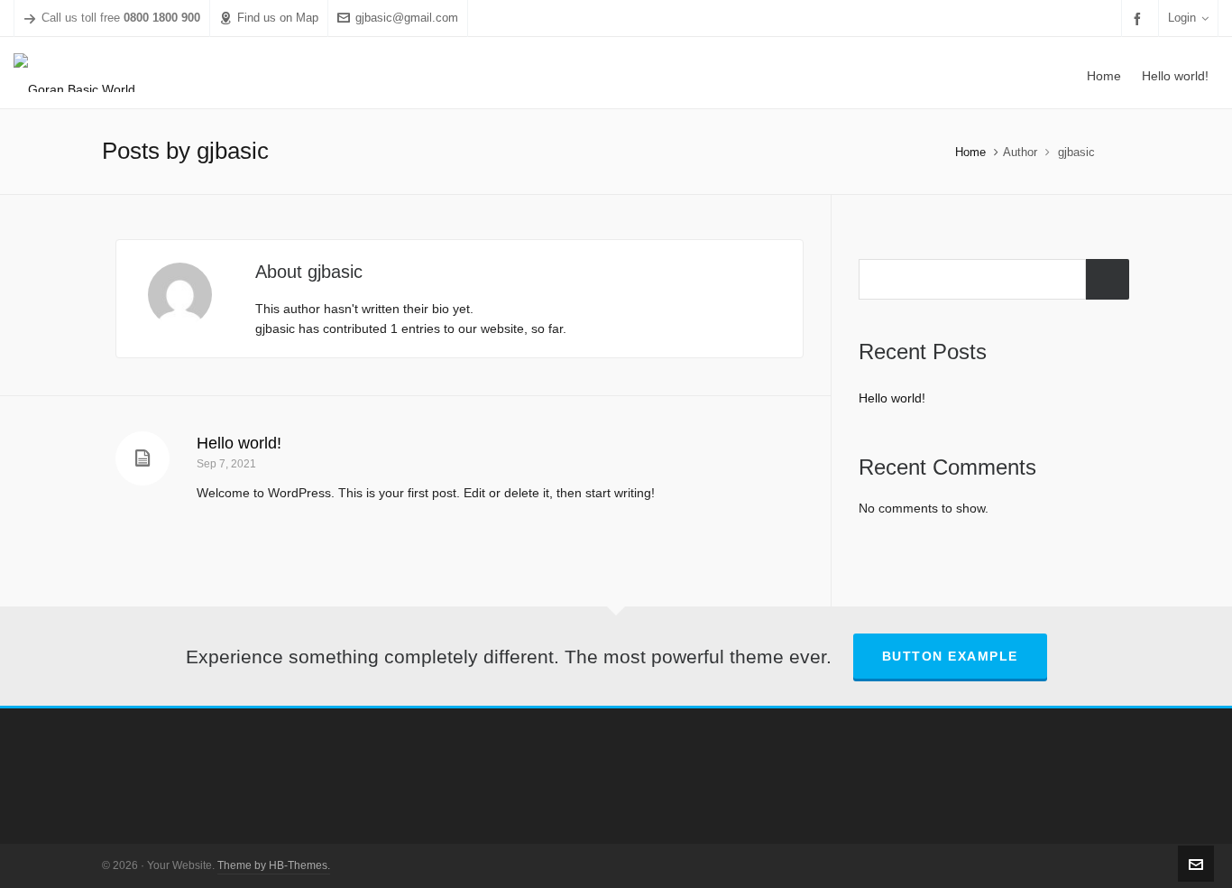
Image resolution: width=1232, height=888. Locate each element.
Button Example (950, 656)
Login (1182, 17)
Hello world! (239, 443)
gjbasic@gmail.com (406, 17)
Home (970, 152)
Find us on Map (277, 17)
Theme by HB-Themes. (273, 865)
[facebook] (1140, 18)
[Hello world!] (142, 458)
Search (1107, 279)
